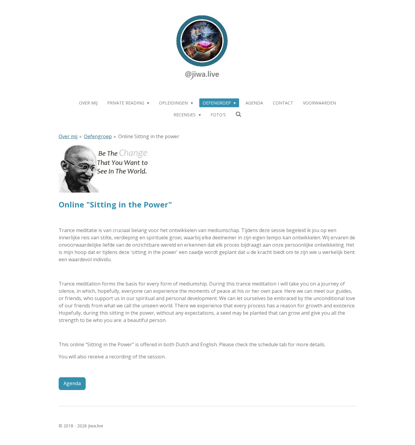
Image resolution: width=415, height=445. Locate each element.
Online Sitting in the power (148, 136)
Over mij (68, 136)
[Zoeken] (238, 114)
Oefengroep (98, 136)
